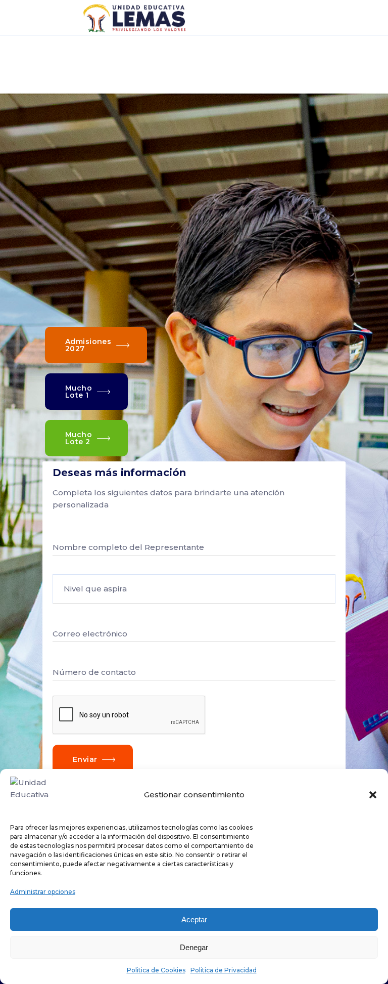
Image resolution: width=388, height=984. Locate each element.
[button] (373, 795)
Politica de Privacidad (223, 970)
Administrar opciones (42, 891)
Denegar (194, 947)
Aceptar (194, 919)
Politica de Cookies (156, 970)
